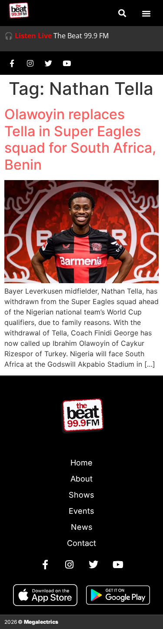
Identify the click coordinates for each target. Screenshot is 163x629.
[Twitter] (48, 63)
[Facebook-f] (11, 63)
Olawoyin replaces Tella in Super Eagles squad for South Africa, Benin (80, 139)
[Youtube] (66, 63)
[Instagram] (30, 63)
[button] (122, 13)
